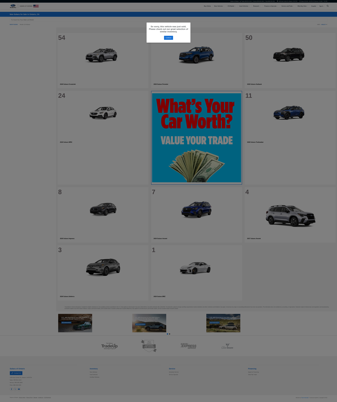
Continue (168, 37)
